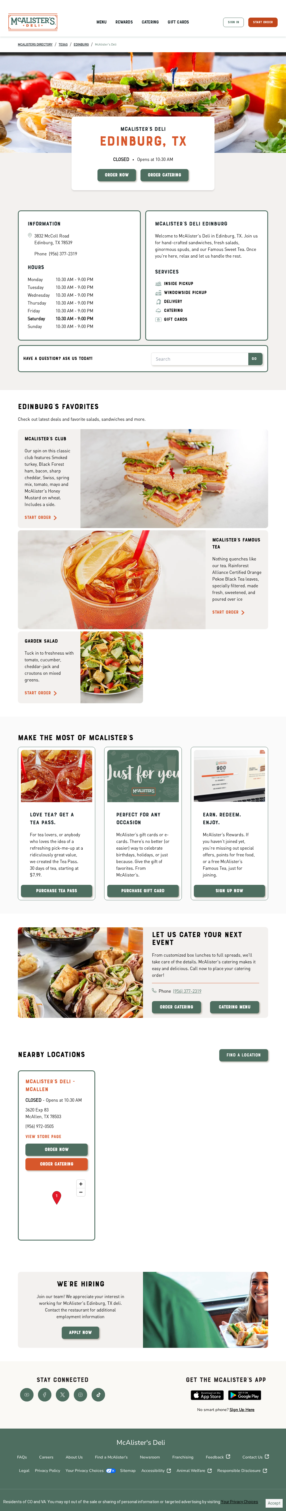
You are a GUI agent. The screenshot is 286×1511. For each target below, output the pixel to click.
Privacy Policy (47, 1470)
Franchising (183, 1457)
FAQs (22, 1457)
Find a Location (244, 1055)
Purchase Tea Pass (56, 891)
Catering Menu (235, 1007)
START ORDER (263, 22)
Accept (274, 1503)
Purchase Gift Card (143, 891)
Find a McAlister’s (111, 1457)
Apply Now (80, 1333)
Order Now (57, 1149)
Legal (24, 1470)
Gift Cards (178, 22)
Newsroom (150, 1457)
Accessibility (153, 1470)
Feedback (215, 1457)
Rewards (123, 22)
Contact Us (252, 1457)
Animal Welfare (191, 1470)
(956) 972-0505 (39, 1126)
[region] (56, 1205)
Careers (46, 1457)
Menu (101, 22)
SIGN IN (233, 22)
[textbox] (226, 1410)
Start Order (38, 517)
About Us (74, 1457)
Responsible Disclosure (239, 1470)
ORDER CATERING (164, 175)
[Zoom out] (81, 1192)
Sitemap (128, 1470)
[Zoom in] (81, 1184)
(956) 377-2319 (187, 991)
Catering (150, 22)
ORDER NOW (117, 175)
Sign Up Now (229, 891)
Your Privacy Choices (85, 1470)
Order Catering (176, 1007)
